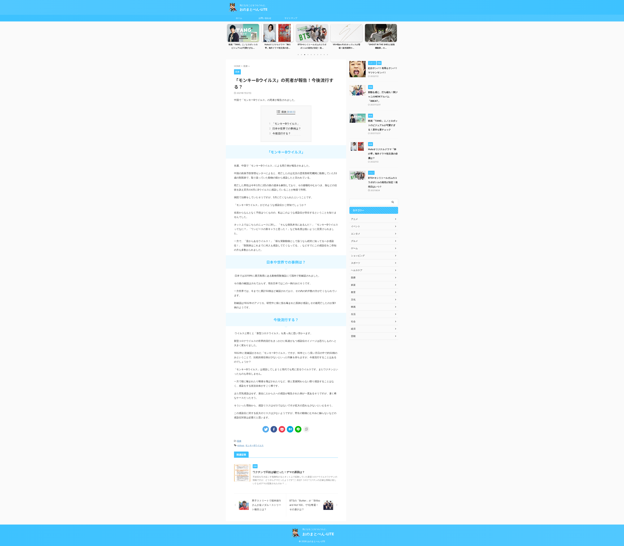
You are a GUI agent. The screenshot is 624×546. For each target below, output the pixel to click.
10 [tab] (327, 54)
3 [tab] (304, 54)
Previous (230, 39)
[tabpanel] (243, 37)
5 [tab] (311, 54)
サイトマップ (291, 18)
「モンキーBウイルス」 (285, 123)
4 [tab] (308, 54)
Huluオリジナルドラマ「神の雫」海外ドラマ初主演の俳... (278, 46)
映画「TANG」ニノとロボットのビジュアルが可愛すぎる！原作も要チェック (382, 125)
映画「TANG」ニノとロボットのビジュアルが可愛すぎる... (243, 46)
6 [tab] (314, 54)
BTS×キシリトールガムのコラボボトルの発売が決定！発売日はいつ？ (383, 182)
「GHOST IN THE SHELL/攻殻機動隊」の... (381, 46)
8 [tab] (321, 54)
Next (394, 39)
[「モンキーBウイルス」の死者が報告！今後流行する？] (290, 429)
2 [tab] (301, 54)
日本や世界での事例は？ (286, 128)
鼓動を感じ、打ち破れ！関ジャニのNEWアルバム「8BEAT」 (383, 96)
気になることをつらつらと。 (315, 529)
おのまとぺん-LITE (253, 9)
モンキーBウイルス (254, 445)
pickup (240, 445)
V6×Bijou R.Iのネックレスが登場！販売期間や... (346, 46)
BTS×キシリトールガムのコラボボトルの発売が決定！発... (312, 46)
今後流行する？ (281, 133)
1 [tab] (298, 54)
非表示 (291, 111)
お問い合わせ (265, 18)
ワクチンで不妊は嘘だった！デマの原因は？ (279, 472)
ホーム (239, 18)
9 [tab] (324, 54)
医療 (239, 441)
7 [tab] (317, 54)
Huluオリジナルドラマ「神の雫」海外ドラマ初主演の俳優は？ (383, 153)
